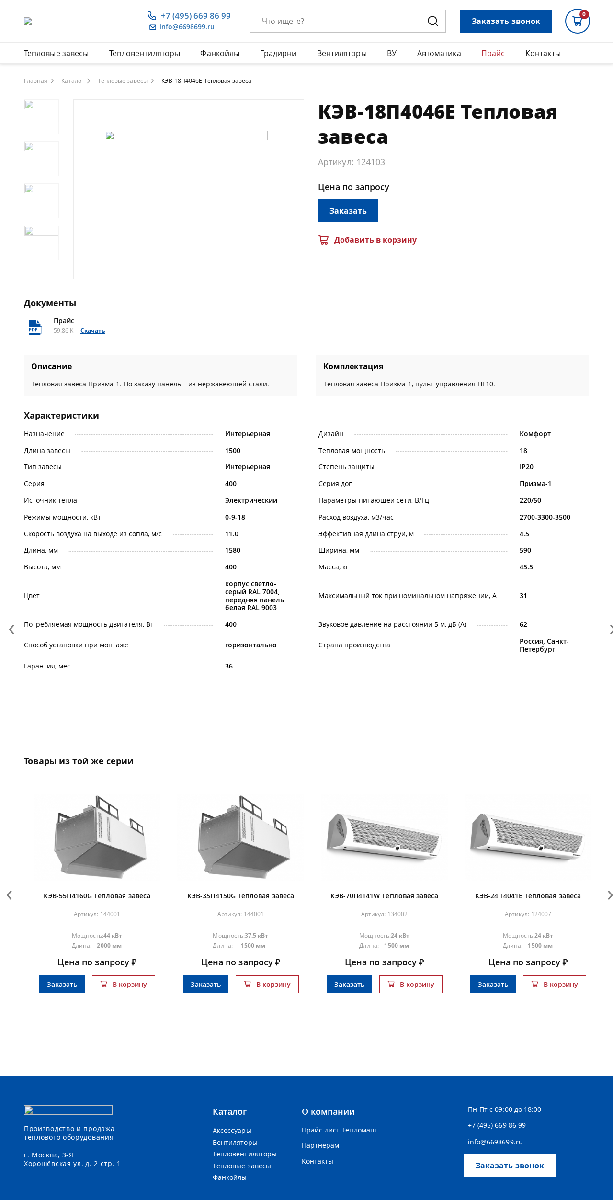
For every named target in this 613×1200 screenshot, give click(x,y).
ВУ (392, 53)
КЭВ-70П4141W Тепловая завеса (384, 895)
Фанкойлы (219, 53)
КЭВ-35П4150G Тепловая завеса (240, 895)
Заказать (348, 210)
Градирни (278, 53)
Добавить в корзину (375, 240)
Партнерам (321, 1145)
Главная (35, 81)
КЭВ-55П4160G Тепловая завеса (97, 895)
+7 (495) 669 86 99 (196, 16)
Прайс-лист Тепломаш (339, 1130)
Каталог (72, 81)
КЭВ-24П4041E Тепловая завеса (528, 895)
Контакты (543, 53)
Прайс (493, 53)
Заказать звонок (506, 21)
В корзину (130, 984)
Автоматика (439, 53)
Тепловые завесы (56, 53)
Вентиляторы (342, 53)
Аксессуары (232, 1130)
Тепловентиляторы (144, 53)
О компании (328, 1111)
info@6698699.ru (187, 27)
